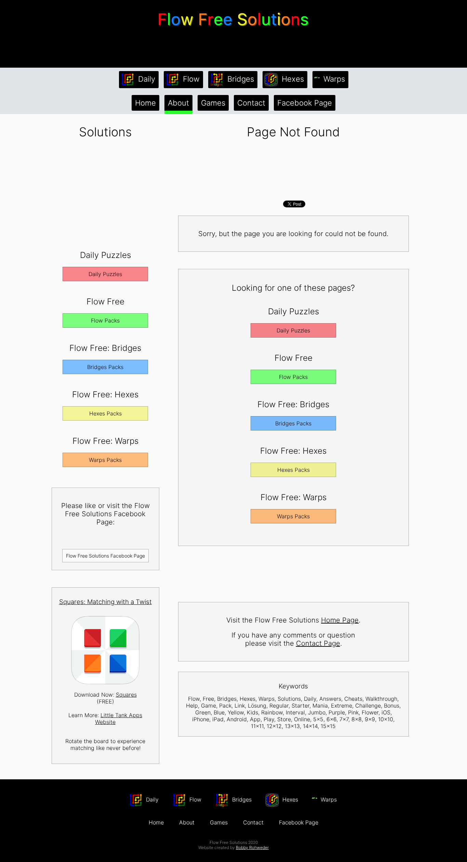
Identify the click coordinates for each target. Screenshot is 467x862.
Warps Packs (105, 459)
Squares (126, 694)
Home (145, 102)
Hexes (292, 78)
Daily (145, 78)
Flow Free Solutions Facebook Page (105, 556)
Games (213, 102)
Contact (251, 102)
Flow (190, 78)
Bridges (239, 78)
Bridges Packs (105, 367)
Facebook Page (304, 102)
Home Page (340, 620)
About (178, 102)
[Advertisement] (233, 47)
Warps (333, 78)
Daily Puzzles (105, 274)
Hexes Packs (105, 413)
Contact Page (318, 643)
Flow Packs (105, 320)
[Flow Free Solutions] (233, 28)
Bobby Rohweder (252, 847)
